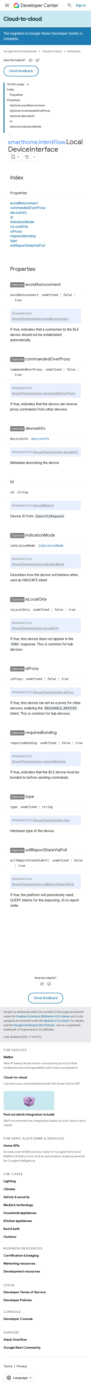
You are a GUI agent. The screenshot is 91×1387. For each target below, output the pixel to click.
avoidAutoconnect (24, 203)
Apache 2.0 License (56, 1020)
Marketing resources (19, 1263)
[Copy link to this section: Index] (27, 178)
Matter (8, 1057)
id (11, 217)
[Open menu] (7, 5)
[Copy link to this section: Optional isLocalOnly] (51, 599)
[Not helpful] (37, 60)
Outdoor (10, 1237)
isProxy (16, 231)
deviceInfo (18, 213)
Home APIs (12, 1146)
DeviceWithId (42, 505)
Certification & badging (21, 1255)
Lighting (10, 1181)
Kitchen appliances (18, 1221)
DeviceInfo (40, 439)
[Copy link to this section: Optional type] (38, 796)
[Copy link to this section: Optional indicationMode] (59, 535)
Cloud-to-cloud (23, 19)
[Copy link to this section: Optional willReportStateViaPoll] (71, 850)
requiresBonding (23, 236)
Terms (8, 1366)
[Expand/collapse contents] (27, 84)
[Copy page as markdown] (27, 157)
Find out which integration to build (29, 1114)
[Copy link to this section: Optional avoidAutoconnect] (65, 284)
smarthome (23, 142)
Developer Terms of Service (25, 1292)
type (13, 241)
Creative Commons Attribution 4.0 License (42, 1016)
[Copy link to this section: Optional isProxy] (43, 668)
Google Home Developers (20, 51)
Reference (73, 51)
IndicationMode (50, 545)
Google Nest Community (22, 1347)
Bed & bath (12, 1229)
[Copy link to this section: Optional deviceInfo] (50, 428)
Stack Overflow (15, 1340)
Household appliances (20, 1213)
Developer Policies (18, 1300)
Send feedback (21, 71)
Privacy (22, 1366)
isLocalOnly (19, 226)
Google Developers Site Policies (33, 1025)
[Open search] (69, 5)
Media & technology (18, 1205)
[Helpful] (30, 60)
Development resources (22, 1271)
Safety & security (17, 1197)
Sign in (81, 5)
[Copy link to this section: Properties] (31, 193)
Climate (9, 1189)
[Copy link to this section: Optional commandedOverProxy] (74, 359)
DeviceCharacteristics (27, 318)
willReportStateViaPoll (27, 245)
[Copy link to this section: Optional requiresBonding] (61, 732)
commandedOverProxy (28, 208)
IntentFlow (52, 142)
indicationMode (22, 222)
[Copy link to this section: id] (18, 482)
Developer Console (18, 1319)
